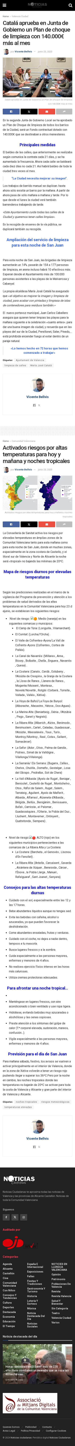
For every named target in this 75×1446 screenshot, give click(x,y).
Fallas (30, 1276)
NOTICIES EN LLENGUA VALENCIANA (59, 1267)
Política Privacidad (30, 1430)
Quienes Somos (11, 1427)
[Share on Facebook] (11, 111)
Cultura (7, 1302)
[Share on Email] (46, 111)
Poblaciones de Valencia (61, 1285)
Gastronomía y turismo (36, 1290)
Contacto (47, 1427)
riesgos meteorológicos (55, 1102)
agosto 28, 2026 (15, 1380)
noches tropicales (26, 1102)
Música (31, 1308)
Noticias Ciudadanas (60, 1437)
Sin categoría (60, 1308)
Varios (56, 1322)
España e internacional (35, 1265)
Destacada (9, 1312)
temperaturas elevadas (18, 1107)
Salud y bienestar (57, 1302)
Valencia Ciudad (20, 16)
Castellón (8, 1273)
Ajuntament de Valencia (30, 360)
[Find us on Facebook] (6, 1217)
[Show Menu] (4, 5)
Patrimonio (58, 1279)
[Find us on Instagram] (23, 1217)
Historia (32, 1296)
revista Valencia (61, 1296)
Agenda (7, 1264)
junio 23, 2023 (45, 51)
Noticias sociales (32, 1325)
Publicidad (30, 1427)
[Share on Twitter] (29, 111)
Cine (5, 1278)
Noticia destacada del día (36, 1316)
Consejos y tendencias (10, 1296)
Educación (9, 1321)
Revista (56, 1291)
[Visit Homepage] (37, 5)
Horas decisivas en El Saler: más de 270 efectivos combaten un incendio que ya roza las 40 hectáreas (37, 1370)
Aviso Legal (9, 1430)
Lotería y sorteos (32, 1302)
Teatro (56, 1313)
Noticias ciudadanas (21, 1437)
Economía (9, 1316)
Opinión (56, 1274)
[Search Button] (70, 5)
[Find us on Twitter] (14, 1217)
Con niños (9, 1290)
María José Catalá (41, 365)
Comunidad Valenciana (23, 441)
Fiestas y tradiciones (34, 1282)
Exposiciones (35, 1271)
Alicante (8, 1268)
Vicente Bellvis (23, 51)
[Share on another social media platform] (64, 111)
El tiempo (9, 1326)
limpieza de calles (15, 365)
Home (6, 16)
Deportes (8, 1307)
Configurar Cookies (56, 1430)
